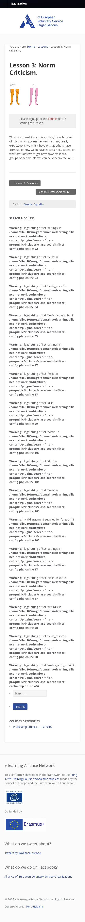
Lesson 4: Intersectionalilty (54, 192)
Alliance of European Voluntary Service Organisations (38, 876)
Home (31, 46)
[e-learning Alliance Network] (42, 26)
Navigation (19, 3)
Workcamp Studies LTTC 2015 (32, 727)
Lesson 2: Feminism (26, 183)
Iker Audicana (34, 906)
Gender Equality (34, 204)
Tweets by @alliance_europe (23, 853)
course (52, 119)
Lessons (42, 46)
